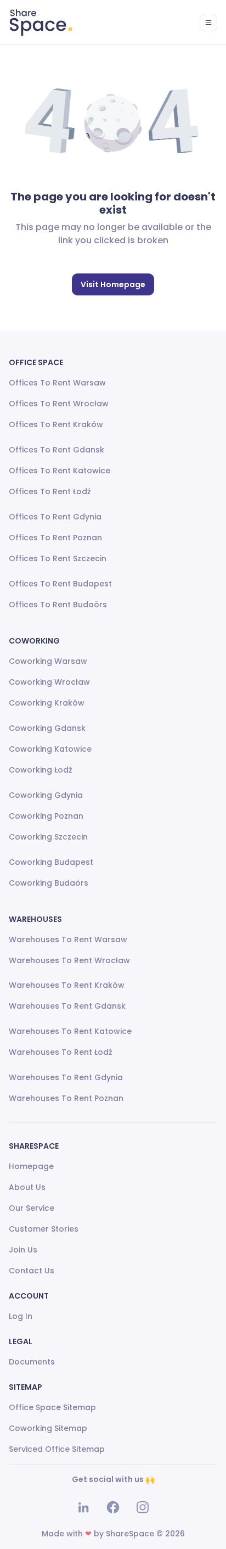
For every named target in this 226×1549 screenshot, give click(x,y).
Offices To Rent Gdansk (56, 449)
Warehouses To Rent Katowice (70, 1031)
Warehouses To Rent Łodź (60, 1052)
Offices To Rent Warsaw (57, 382)
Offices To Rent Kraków (56, 424)
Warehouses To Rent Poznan (66, 1098)
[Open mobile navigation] (208, 22)
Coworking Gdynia (46, 795)
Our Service (31, 1208)
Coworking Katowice (50, 748)
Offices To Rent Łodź (50, 491)
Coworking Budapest (51, 862)
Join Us (23, 1249)
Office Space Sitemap (52, 1407)
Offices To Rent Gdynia (55, 516)
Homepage (31, 1166)
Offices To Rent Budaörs (58, 604)
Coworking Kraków (46, 702)
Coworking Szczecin (48, 836)
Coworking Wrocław (49, 681)
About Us (27, 1187)
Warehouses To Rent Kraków (67, 985)
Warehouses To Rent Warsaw (68, 939)
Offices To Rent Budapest (60, 583)
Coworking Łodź (40, 769)
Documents (32, 1361)
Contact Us (31, 1270)
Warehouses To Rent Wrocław (69, 960)
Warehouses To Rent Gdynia (66, 1077)
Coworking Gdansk (47, 728)
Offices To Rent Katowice (59, 470)
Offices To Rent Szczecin (57, 558)
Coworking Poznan (46, 815)
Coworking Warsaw (48, 661)
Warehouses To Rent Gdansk (67, 1005)
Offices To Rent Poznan (55, 537)
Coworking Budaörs (48, 882)
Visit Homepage (113, 284)
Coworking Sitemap (48, 1428)
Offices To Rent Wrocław (59, 403)
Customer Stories (43, 1228)
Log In (20, 1316)
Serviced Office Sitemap (57, 1449)
